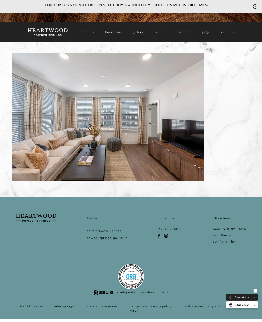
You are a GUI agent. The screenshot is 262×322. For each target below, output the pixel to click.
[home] (47, 32)
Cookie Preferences (102, 306)
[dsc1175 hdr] (108, 179)
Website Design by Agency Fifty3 (210, 306)
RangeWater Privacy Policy (151, 306)
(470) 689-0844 (170, 229)
